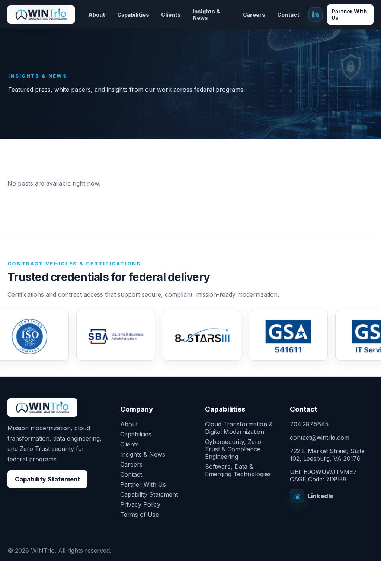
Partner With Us (349, 14)
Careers (254, 15)
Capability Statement (47, 479)
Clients (171, 15)
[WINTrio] (41, 14)
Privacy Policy (140, 504)
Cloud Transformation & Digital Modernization (239, 427)
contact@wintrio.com (319, 437)
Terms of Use (139, 514)
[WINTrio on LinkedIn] (315, 14)
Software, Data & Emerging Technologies (238, 470)
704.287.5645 (309, 424)
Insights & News (206, 14)
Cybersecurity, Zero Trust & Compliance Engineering (233, 449)
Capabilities (133, 15)
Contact (288, 15)
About (96, 15)
